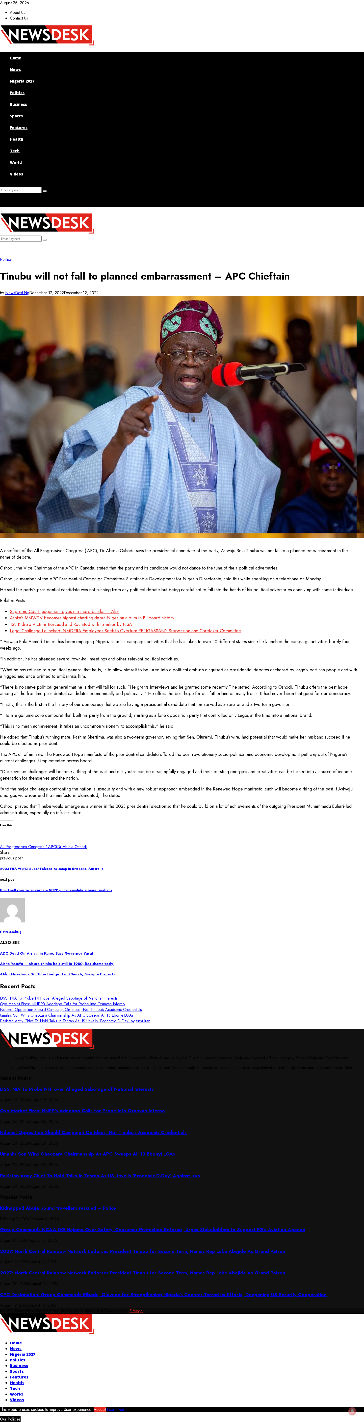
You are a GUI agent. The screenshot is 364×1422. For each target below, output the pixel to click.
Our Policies (10, 1419)
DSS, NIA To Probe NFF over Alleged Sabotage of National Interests (59, 998)
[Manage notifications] (352, 1411)
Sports (16, 115)
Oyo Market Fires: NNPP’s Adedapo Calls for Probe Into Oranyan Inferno (62, 1004)
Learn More (117, 1409)
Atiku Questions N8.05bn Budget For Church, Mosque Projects (57, 974)
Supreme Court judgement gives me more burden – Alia (64, 611)
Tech (15, 150)
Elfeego (136, 1311)
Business (18, 104)
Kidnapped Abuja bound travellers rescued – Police (58, 1208)
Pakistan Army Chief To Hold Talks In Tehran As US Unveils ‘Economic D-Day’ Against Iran (75, 1021)
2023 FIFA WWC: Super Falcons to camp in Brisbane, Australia (52, 868)
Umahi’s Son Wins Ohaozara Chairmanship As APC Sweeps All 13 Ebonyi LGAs (67, 1015)
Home (15, 57)
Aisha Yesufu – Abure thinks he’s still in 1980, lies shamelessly (57, 963)
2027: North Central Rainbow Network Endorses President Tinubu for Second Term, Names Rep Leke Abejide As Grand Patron (142, 1251)
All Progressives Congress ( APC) (28, 847)
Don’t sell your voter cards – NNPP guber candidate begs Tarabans (56, 890)
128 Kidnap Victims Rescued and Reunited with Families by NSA (71, 624)
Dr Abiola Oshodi (72, 847)
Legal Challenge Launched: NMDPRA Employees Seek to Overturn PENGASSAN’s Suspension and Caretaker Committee (125, 631)
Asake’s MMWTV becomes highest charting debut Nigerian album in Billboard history (92, 618)
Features (18, 127)
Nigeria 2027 (22, 81)
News (15, 69)
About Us (17, 12)
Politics (17, 92)
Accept (100, 1409)
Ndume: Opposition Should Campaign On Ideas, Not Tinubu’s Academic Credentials (71, 1009)
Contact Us (19, 18)
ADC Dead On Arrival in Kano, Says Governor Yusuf (46, 953)
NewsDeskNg (17, 293)
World (16, 162)
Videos (16, 174)
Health (16, 139)
